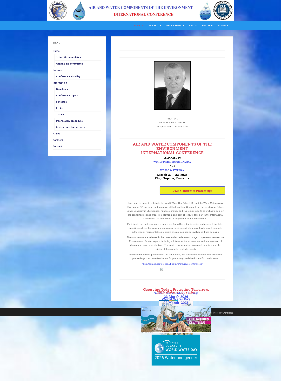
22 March (171, 302)
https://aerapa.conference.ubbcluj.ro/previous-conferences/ (172, 264)
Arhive (193, 25)
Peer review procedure (69, 120)
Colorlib (207, 312)
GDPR (61, 114)
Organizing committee (69, 63)
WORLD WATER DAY (172, 170)
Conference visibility (68, 76)
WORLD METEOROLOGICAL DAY (172, 161)
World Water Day (175, 299)
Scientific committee (68, 57)
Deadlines (62, 89)
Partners (207, 25)
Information (173, 25)
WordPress (228, 312)
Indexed (153, 25)
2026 (183, 302)
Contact (223, 25)
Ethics (59, 108)
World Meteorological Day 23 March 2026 (176, 295)
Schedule (61, 101)
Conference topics (67, 95)
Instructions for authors (70, 127)
